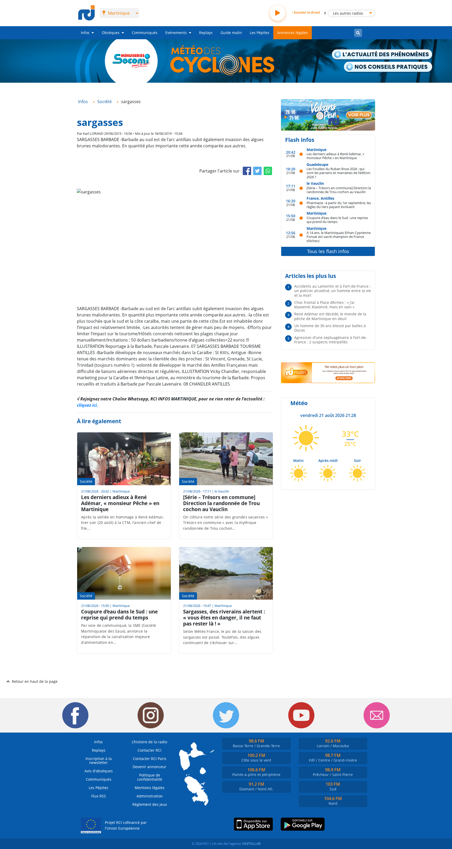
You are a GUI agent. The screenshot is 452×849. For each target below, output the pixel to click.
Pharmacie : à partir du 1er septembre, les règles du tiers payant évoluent (339, 204)
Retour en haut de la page (35, 681)
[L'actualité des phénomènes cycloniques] (382, 54)
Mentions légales (150, 787)
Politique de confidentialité (149, 777)
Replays (206, 32)
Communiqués (144, 32)
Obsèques (111, 32)
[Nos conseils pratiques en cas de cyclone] (388, 67)
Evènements (176, 32)
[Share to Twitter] (257, 171)
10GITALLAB (251, 843)
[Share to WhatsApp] (268, 171)
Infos (85, 32)
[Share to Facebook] (247, 171)
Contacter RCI (149, 750)
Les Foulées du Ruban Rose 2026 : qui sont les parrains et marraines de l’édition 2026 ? (338, 172)
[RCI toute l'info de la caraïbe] (86, 13)
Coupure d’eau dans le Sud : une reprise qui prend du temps (337, 219)
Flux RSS (98, 796)
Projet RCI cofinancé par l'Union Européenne (126, 825)
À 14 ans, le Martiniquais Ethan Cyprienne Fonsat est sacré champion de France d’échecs (339, 236)
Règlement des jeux (149, 804)
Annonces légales (292, 32)
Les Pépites (259, 32)
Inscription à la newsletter (99, 760)
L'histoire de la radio (149, 741)
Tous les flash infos (328, 251)
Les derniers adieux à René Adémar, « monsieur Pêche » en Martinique (335, 156)
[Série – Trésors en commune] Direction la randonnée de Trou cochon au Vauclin (339, 190)
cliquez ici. (87, 405)
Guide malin (231, 32)
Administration (150, 796)
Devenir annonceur (149, 766)
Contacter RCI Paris (149, 758)
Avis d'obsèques (98, 770)
